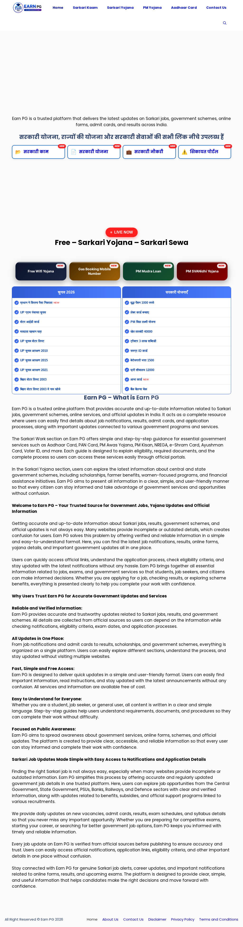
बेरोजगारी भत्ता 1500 (142, 360)
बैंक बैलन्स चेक (139, 389)
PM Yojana (152, 7)
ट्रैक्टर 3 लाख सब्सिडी (143, 341)
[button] (224, 23)
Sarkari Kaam (85, 7)
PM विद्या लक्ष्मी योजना (143, 322)
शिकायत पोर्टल (206, 150)
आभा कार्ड (136, 379)
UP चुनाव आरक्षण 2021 (34, 370)
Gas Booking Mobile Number (97, 269)
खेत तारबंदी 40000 (141, 331)
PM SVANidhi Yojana (205, 268)
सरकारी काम (40, 150)
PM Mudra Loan (153, 268)
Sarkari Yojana (120, 7)
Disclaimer (157, 919)
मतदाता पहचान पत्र (31, 331)
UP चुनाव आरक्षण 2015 (34, 360)
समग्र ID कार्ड (139, 351)
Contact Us (216, 7)
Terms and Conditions (218, 919)
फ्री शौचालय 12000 (142, 370)
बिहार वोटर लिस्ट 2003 (33, 379)
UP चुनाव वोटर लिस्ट (32, 341)
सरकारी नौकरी (150, 150)
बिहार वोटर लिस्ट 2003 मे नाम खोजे (40, 389)
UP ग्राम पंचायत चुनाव (33, 312)
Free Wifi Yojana (45, 268)
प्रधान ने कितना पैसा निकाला (36, 302)
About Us (110, 919)
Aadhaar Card (184, 7)
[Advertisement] (121, 69)
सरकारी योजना (95, 150)
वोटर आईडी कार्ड (29, 322)
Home (58, 7)
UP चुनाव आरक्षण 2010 (34, 351)
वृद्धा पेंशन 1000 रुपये (142, 302)
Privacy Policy (182, 919)
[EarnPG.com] (27, 7)
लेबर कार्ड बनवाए (140, 312)
